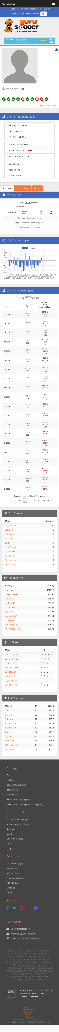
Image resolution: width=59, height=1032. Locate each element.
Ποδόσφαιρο (12, 882)
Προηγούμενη (24, 227)
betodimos (12, 624)
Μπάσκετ (10, 887)
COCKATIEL (12, 654)
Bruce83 (11, 663)
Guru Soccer (29, 1007)
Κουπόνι (10, 829)
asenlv (10, 538)
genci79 (10, 736)
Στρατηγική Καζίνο (15, 878)
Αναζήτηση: (19, 207)
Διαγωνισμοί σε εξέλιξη (17, 824)
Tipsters (10, 780)
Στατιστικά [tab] (24, 188)
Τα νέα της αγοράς (14, 863)
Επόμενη (37, 227)
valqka (10, 598)
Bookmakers (12, 789)
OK (43, 13)
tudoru (10, 529)
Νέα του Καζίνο (13, 873)
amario (10, 534)
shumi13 (11, 603)
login (14, 1022)
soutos (10, 620)
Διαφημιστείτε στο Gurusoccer (25, 938)
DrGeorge (11, 547)
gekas (10, 611)
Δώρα (9, 833)
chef (9, 542)
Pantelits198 (14, 628)
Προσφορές (11, 794)
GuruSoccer (9, 3)
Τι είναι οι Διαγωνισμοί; (17, 819)
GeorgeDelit (12, 594)
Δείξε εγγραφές (29, 202)
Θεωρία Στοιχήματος (16, 784)
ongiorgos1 (12, 684)
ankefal (10, 732)
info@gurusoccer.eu (20, 928)
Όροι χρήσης (29, 1012)
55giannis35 (12, 745)
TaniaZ (10, 555)
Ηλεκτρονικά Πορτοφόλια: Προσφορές (24, 804)
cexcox (10, 740)
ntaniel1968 (12, 667)
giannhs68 (12, 680)
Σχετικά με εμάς (29, 1009)
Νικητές (9, 848)
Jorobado (11, 525)
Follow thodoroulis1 (47, 105)
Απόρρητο (29, 1014)
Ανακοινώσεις (12, 868)
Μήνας (7, 307)
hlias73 (11, 564)
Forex (9, 892)
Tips (8, 775)
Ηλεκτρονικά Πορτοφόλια (18, 799)
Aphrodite (11, 676)
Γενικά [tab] (8, 188)
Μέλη (9, 843)
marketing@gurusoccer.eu (23, 933)
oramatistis (12, 658)
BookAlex (11, 671)
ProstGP (11, 551)
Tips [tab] (38, 188)
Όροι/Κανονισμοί (14, 838)
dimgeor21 (12, 616)
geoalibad (11, 560)
